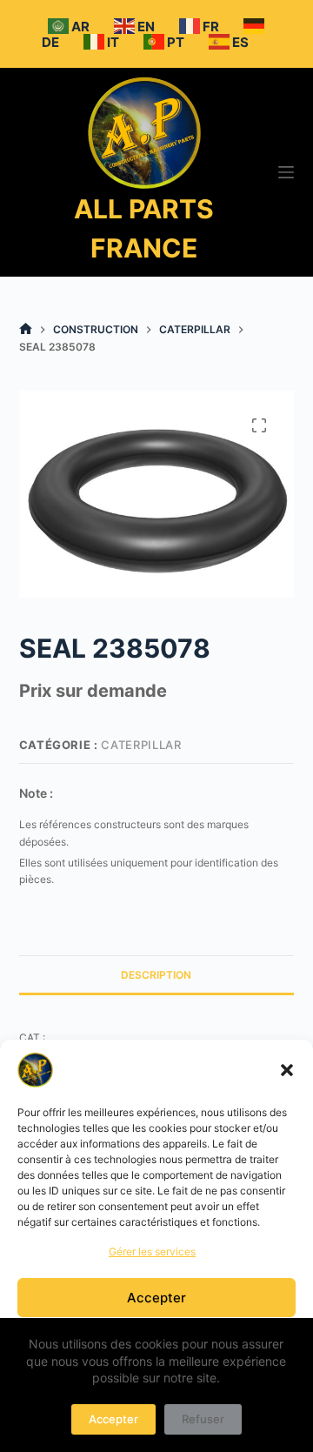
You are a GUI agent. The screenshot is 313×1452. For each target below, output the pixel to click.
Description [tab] (156, 974)
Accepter (156, 1297)
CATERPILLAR (141, 745)
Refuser (203, 1419)
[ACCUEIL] (25, 329)
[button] (287, 1070)
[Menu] (286, 172)
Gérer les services (152, 1251)
